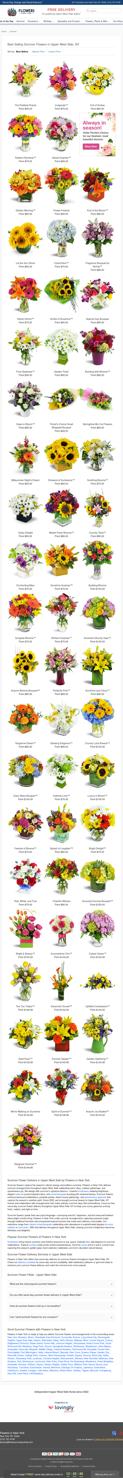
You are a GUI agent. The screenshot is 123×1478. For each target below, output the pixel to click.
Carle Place (22, 1373)
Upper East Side (24, 1340)
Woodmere (91, 1361)
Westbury (27, 1346)
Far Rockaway (77, 1361)
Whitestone (78, 1346)
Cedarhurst (13, 1370)
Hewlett (23, 1370)
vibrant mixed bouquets (40, 1224)
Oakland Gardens (62, 1349)
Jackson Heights (64, 1343)
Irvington (32, 1370)
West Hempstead (56, 1355)
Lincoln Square (96, 1340)
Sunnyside (66, 1337)
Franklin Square (74, 1355)
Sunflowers (13, 1241)
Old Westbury (36, 1373)
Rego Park (38, 1346)
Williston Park (80, 1364)
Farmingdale (14, 1352)
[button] (115, 1465)
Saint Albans (104, 1346)
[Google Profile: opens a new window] (114, 1433)
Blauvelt (94, 1370)
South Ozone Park (95, 1343)
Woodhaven (91, 1346)
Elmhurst (24, 1343)
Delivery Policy (89, 1466)
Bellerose (103, 1358)
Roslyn (39, 1364)
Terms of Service (35, 1466)
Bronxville (97, 1355)
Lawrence (88, 1367)
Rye (19, 1361)
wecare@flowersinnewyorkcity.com (16, 1442)
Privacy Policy (51, 1466)
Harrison (22, 1364)
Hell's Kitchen (66, 1340)
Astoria (76, 1337)
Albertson (54, 1370)
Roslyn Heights (52, 1364)
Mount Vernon (95, 1364)
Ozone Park (104, 1349)
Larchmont (40, 1361)
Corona (108, 1340)
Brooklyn (22, 1337)
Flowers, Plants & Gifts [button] (96, 21)
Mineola (79, 1358)
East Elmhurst (53, 1337)
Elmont (48, 1346)
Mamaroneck (67, 1358)
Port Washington (29, 1352)
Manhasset (27, 1361)
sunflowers (83, 1191)
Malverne (55, 1367)
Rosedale (91, 1349)
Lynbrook (37, 1358)
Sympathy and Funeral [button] (69, 21)
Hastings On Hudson (71, 1367)
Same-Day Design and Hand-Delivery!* (23, 2)
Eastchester (36, 1367)
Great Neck (99, 1367)
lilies (88, 1241)
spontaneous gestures (95, 1197)
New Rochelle (91, 1358)
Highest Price (38, 51)
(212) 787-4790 (7, 1439)
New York (12, 1337)
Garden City (103, 1352)
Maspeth (33, 1349)
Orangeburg (105, 1370)
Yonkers (43, 1355)
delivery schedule (26, 1262)
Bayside (64, 1352)
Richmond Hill (79, 1349)
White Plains (66, 1370)
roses (18, 1194)
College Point (31, 1355)
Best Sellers (22, 51)
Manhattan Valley (50, 1340)
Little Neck (43, 1370)
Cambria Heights (51, 1358)
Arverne (87, 1355)
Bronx (31, 1337)
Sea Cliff (12, 1373)
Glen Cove (74, 1352)
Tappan (85, 1370)
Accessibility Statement (69, 1466)
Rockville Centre (16, 1355)
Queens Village (88, 1352)
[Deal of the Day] (98, 134)
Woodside (40, 1337)
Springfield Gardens (62, 1346)
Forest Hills (49, 1343)
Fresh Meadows (105, 1361)
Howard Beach (52, 1352)
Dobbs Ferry (67, 1364)
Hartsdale (12, 1364)
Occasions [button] (33, 21)
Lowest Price (54, 51)
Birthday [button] (48, 21)
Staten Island (36, 1343)
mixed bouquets (58, 1194)
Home (4, 31)
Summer (20, 21)
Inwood (46, 1367)
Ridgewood (13, 1343)
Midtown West (81, 1340)
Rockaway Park (24, 1358)
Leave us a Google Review (108, 1439)
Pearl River (63, 1361)
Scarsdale (12, 1349)
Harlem (37, 1340)
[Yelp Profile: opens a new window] (121, 1433)
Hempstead (79, 1343)
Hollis (40, 1352)
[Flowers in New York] (21, 11)
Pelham (31, 1364)
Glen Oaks (51, 1361)
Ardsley (77, 1370)
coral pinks (23, 1227)
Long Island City (89, 1337)
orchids (32, 1244)
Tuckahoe (24, 1367)
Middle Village (45, 1349)
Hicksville (23, 1349)
